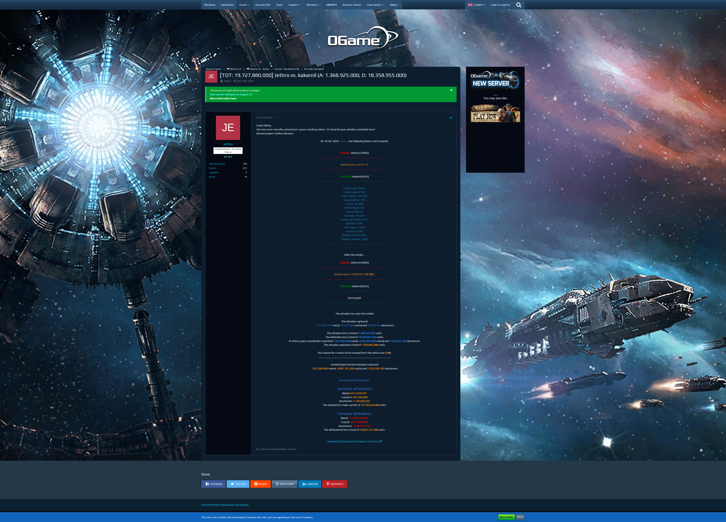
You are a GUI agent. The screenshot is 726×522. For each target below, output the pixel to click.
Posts (212, 177)
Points (212, 168)
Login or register (500, 4)
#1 (451, 117)
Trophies (213, 172)
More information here (223, 98)
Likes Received (217, 163)
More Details (506, 517)
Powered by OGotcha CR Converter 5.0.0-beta (352, 441)
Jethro (227, 80)
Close (520, 517)
